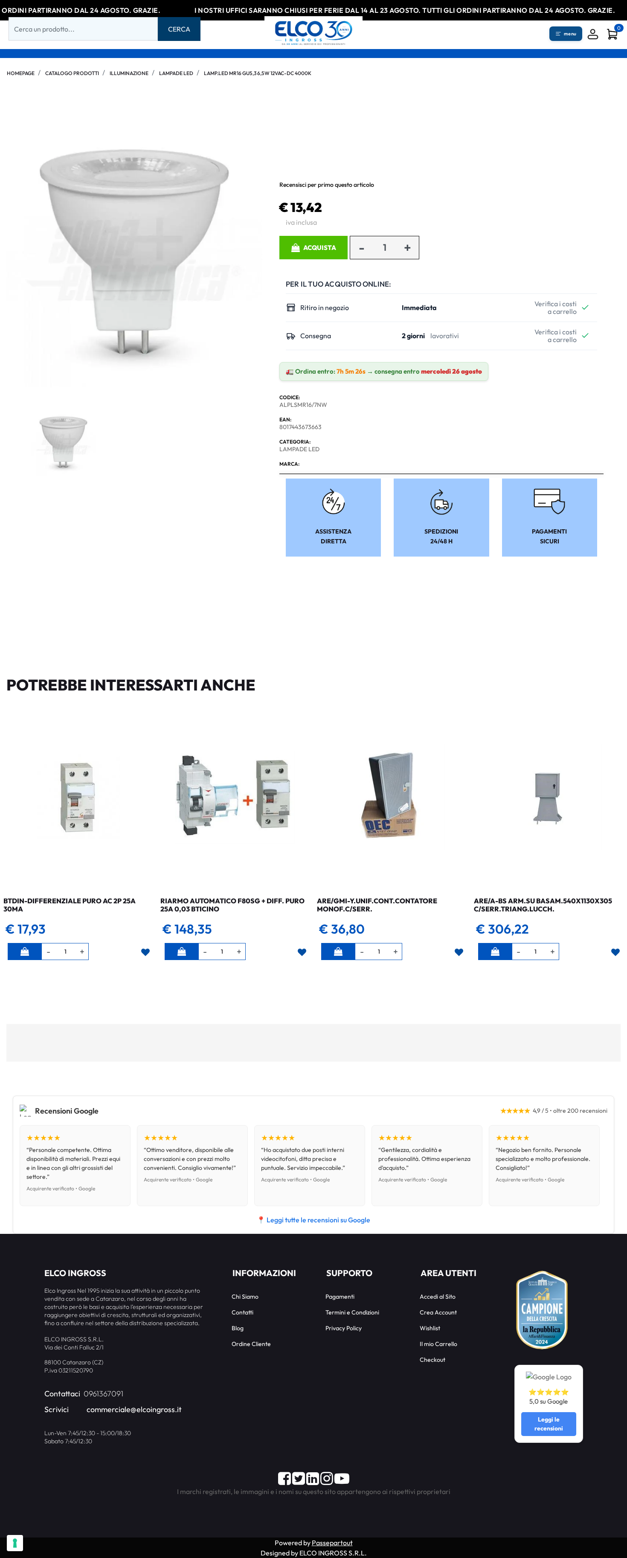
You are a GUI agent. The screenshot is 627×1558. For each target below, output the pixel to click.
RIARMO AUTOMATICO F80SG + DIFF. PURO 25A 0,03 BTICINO (232, 905)
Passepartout (332, 1542)
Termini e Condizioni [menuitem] (352, 1312)
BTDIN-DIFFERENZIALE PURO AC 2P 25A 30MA (69, 905)
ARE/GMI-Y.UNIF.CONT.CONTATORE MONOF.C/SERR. (377, 905)
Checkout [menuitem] (432, 1360)
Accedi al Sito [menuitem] (438, 1296)
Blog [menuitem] (238, 1328)
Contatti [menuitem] (242, 1312)
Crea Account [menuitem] (438, 1312)
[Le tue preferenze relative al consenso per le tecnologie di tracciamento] (15, 1543)
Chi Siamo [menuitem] (245, 1296)
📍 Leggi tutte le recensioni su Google (313, 1220)
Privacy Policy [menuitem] (343, 1328)
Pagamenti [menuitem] (339, 1296)
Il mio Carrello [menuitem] (438, 1344)
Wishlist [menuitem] (430, 1328)
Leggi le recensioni (548, 1424)
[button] (179, 29)
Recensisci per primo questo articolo (326, 185)
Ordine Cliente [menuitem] (251, 1344)
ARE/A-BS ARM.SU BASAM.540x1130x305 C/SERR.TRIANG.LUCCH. (543, 905)
